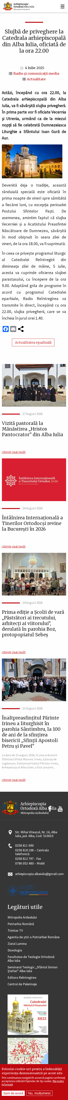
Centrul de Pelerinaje (22, 984)
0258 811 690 (24, 846)
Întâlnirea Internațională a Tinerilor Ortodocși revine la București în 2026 (32, 523)
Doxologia (15, 950)
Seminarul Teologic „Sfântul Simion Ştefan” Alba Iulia (32, 969)
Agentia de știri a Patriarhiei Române (34, 937)
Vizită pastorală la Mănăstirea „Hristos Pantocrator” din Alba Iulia (32, 429)
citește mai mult (14, 452)
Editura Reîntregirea (22, 978)
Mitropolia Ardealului (22, 917)
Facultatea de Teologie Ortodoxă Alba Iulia (31, 959)
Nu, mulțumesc (39, 1093)
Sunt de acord (13, 1093)
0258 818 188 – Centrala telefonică (32, 852)
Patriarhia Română (21, 924)
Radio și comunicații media (36, 73)
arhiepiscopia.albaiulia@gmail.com (39, 874)
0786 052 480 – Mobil (30, 863)
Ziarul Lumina (17, 944)
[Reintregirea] (19, 5)
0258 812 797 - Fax (28, 859)
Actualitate (36, 79)
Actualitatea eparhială (33, 342)
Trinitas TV (15, 931)
